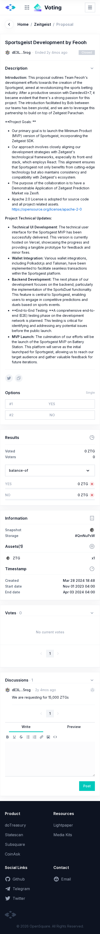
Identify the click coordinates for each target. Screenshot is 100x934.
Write (26, 727)
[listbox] (50, 470)
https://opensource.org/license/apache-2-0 (47, 209)
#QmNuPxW (85, 536)
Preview (74, 727)
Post (87, 786)
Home (23, 24)
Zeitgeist (42, 24)
